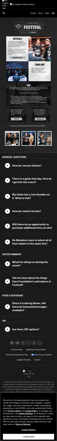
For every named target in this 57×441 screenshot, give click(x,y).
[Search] (4, 13)
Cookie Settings (26, 413)
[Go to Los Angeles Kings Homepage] (22, 4)
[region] (28, 416)
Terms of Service (22, 424)
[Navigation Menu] (53, 13)
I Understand (28, 436)
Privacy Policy (14, 411)
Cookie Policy (31, 411)
